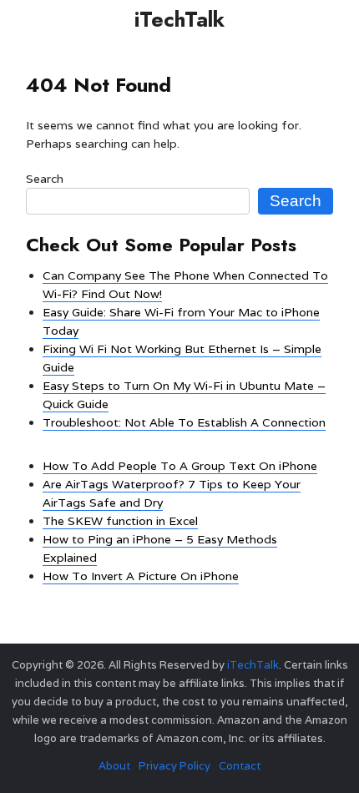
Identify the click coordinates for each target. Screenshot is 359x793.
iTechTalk (179, 19)
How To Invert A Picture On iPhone (141, 575)
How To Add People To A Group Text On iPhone (180, 465)
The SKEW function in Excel (120, 520)
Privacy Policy (174, 766)
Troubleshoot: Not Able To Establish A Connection (184, 422)
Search (44, 178)
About (114, 766)
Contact (239, 766)
